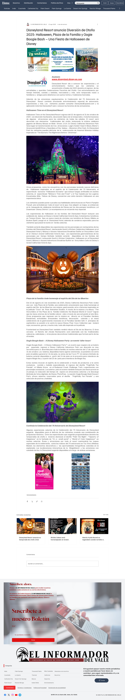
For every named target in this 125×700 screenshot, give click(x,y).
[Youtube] (16, 695)
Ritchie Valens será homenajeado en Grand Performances (59, 538)
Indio (5, 671)
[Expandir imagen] (47, 50)
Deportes (47, 679)
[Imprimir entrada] (42, 501)
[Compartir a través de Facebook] (27, 501)
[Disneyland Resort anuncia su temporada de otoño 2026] (31, 526)
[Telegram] (20, 695)
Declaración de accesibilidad (57, 687)
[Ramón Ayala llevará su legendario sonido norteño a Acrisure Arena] (94, 526)
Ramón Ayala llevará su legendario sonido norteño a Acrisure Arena (93, 538)
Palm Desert (8, 682)
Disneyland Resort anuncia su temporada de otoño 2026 (30, 538)
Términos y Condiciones (24, 687)
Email (14, 626)
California (47, 675)
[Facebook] (5, 695)
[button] (14, 8)
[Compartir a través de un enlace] (37, 501)
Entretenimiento (31, 495)
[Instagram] (12, 695)
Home (6, 2)
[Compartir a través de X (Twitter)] (32, 501)
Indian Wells (35, 682)
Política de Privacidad (40, 687)
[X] (8, 695)
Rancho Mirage (19, 682)
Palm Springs (19, 671)
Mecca (34, 679)
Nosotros (57, 675)
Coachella (7, 675)
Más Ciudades (48, 671)
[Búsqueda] (98, 3)
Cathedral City (8, 679)
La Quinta (18, 675)
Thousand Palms (37, 671)
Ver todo (105, 514)
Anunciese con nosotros (62, 671)
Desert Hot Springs (20, 679)
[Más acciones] (97, 24)
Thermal (34, 675)
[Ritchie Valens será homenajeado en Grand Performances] (62, 526)
